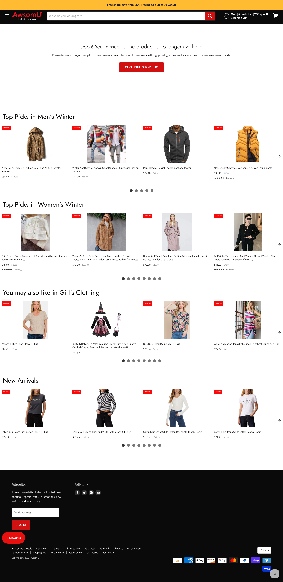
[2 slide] (136, 190)
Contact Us (92, 552)
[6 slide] (149, 278)
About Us (118, 548)
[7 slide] (154, 278)
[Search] (210, 16)
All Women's (42, 548)
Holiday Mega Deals (22, 548)
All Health (105, 548)
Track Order (108, 552)
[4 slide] (146, 190)
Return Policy (57, 552)
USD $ (263, 550)
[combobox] (126, 16)
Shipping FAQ (40, 552)
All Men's (57, 548)
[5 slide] (152, 190)
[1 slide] (131, 190)
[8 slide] (159, 278)
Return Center (75, 552)
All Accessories (73, 548)
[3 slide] (141, 190)
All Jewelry (90, 548)
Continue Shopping (141, 67)
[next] (279, 157)
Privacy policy (134, 548)
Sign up (21, 525)
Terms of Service (20, 552)
